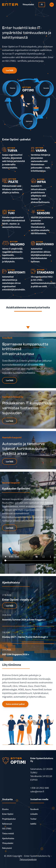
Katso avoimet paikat (15, 704)
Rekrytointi (7, 848)
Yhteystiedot (7, 843)
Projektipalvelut (9, 819)
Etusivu (5, 809)
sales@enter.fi (37, 791)
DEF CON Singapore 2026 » (15, 654)
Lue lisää (9, 70)
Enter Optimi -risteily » (16, 599)
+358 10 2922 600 (39, 788)
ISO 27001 (6, 828)
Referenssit (7, 824)
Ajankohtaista (8, 838)
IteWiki (33, 824)
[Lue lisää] (52, 4)
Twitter (33, 819)
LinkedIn (34, 814)
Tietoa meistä (8, 833)
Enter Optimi (7, 814)
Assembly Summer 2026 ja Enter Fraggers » (24, 619)
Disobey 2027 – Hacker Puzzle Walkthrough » (25, 637)
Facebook (34, 809)
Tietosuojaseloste (28, 859)
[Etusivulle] (10, 4)
